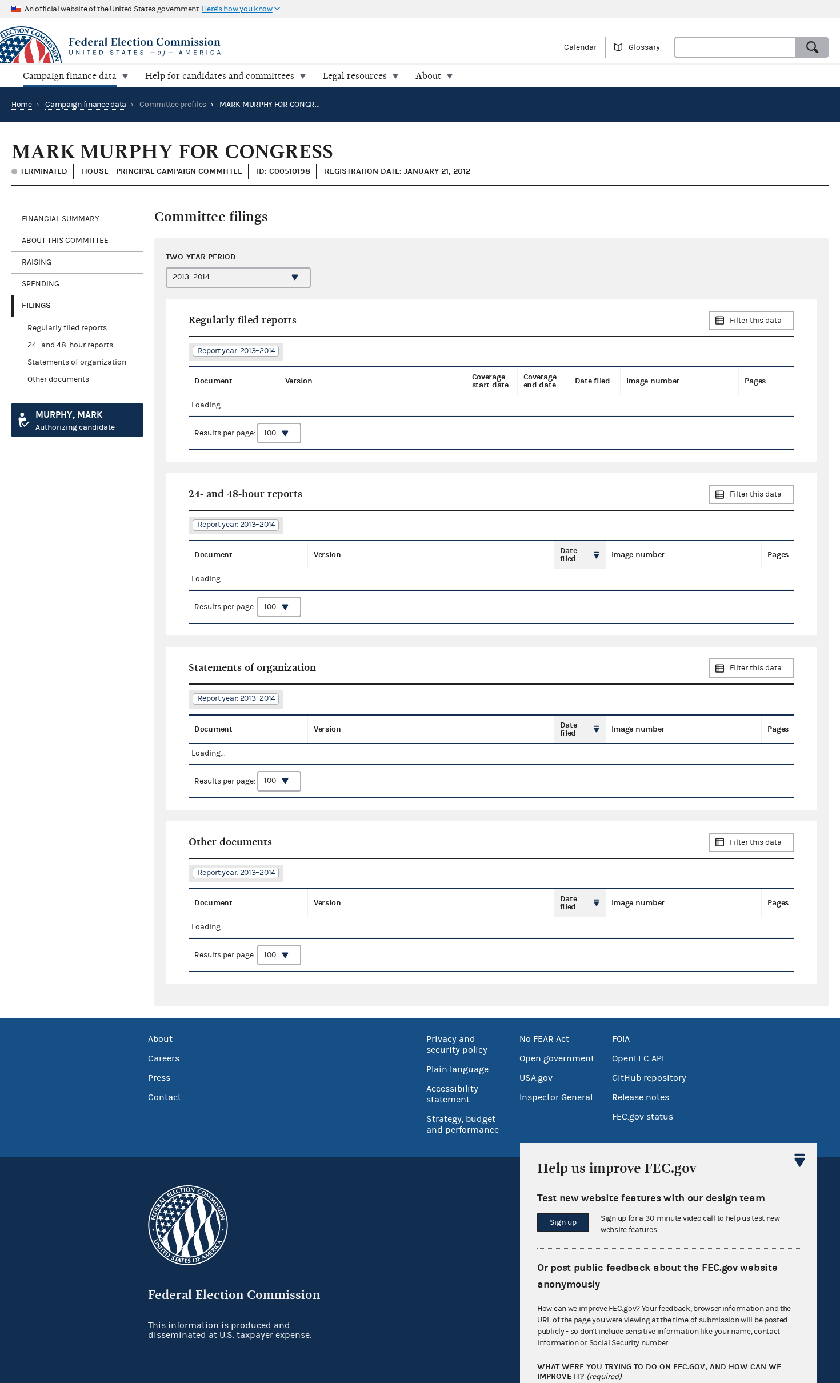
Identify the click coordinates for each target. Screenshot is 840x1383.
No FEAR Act (544, 1039)
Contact (164, 1097)
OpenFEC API (638, 1058)
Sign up (563, 1222)
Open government (556, 1058)
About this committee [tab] (65, 240)
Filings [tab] (36, 305)
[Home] (210, 47)
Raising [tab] (36, 262)
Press (159, 1078)
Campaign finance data (85, 104)
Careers (163, 1058)
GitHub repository (649, 1078)
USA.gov (536, 1078)
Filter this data (756, 320)
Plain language (457, 1069)
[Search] (813, 47)
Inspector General (556, 1097)
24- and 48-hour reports (70, 345)
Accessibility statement (452, 1094)
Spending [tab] (40, 284)
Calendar (580, 47)
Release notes (640, 1097)
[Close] (800, 1160)
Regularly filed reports (67, 328)
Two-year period (201, 257)
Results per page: (225, 433)
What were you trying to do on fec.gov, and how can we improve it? (659, 1371)
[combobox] (735, 47)
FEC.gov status (642, 1117)
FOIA (621, 1039)
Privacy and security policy (456, 1044)
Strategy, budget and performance (462, 1124)
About (160, 1039)
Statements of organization (76, 362)
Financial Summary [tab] (60, 218)
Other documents (58, 379)
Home (21, 104)
